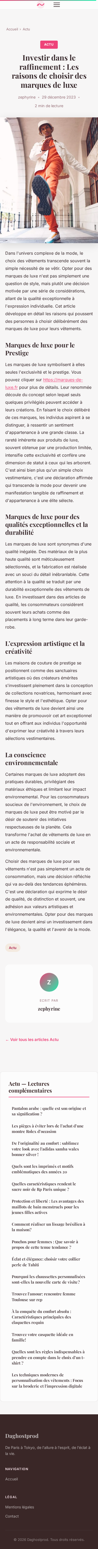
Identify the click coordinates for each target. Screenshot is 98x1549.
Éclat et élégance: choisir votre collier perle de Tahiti (46, 1261)
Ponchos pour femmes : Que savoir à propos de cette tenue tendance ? (45, 1244)
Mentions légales (19, 1507)
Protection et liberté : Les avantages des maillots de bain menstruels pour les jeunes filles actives (48, 1206)
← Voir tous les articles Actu (32, 1039)
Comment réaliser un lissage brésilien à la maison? (48, 1226)
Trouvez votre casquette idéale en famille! (42, 1337)
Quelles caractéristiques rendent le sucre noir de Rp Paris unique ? (44, 1186)
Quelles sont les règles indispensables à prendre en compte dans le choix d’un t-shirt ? (48, 1357)
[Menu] (56, 5)
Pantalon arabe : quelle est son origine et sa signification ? (49, 1111)
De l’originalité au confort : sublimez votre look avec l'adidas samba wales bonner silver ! (45, 1149)
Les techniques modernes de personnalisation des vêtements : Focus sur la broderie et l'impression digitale (47, 1380)
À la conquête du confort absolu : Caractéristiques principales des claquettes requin (41, 1317)
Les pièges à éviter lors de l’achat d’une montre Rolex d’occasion (48, 1128)
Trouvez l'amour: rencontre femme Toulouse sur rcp (44, 1296)
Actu (26, 29)
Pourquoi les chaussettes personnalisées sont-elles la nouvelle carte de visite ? (48, 1279)
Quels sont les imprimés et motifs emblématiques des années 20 (42, 1169)
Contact (12, 1516)
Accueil (12, 29)
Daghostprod (21, 1435)
